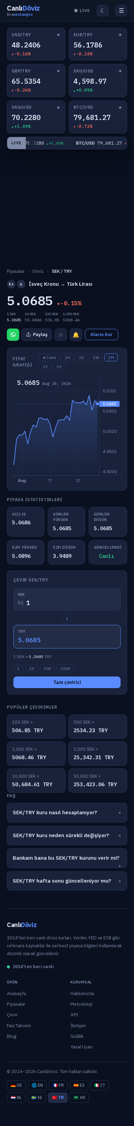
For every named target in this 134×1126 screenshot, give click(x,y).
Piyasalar (16, 1004)
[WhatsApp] (13, 335)
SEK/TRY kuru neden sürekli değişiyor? (61, 835)
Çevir (12, 1014)
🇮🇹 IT (99, 1085)
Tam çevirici (67, 682)
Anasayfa (16, 993)
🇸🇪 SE (36, 1097)
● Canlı (49, 357)
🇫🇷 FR (58, 1085)
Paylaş (40, 334)
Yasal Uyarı (81, 1047)
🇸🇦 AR (79, 1097)
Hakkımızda (82, 993)
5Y (59, 366)
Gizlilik (76, 1036)
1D (81, 357)
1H (67, 357)
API (74, 1014)
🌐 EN (37, 1085)
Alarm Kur (101, 334)
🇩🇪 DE (16, 1085)
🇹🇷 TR (58, 1097)
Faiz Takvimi (19, 1025)
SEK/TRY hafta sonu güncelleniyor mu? (62, 880)
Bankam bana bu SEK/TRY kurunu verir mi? (66, 858)
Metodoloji (81, 1004)
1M (111, 357)
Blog (11, 1036)
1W (96, 357)
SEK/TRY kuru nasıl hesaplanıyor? (55, 812)
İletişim (78, 1025)
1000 (65, 668)
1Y (45, 366)
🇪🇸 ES (79, 1085)
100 (47, 668)
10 (31, 668)
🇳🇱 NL (16, 1097)
